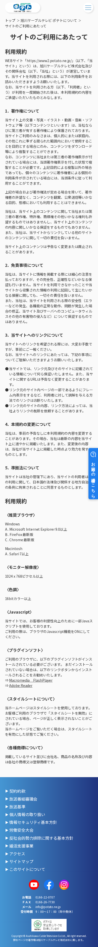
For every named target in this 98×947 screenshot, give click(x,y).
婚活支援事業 (21, 846)
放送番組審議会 (23, 799)
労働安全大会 (21, 830)
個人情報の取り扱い (27, 814)
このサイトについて (27, 869)
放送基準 (17, 807)
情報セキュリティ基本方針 (33, 822)
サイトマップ (21, 861)
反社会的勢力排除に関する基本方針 (41, 838)
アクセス (17, 854)
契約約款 (17, 791)
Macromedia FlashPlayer (31, 680)
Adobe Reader (20, 685)
